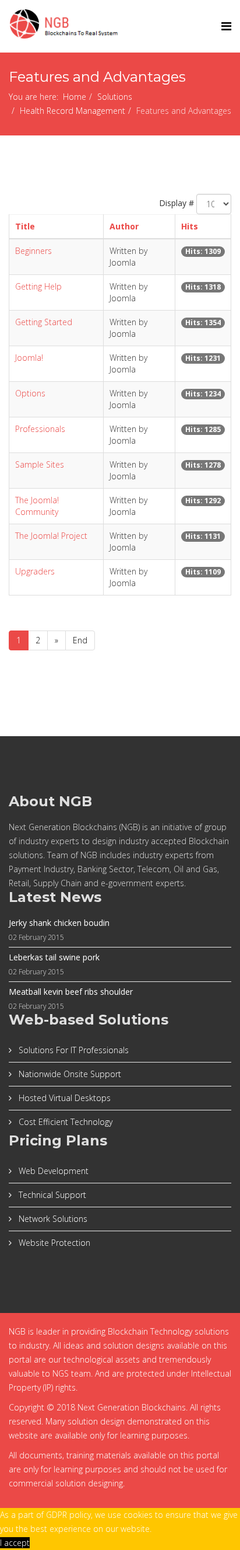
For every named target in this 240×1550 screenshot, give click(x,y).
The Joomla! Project (51, 535)
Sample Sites (39, 464)
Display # (176, 202)
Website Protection (53, 1242)
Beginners (33, 250)
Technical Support (51, 1194)
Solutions (114, 96)
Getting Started (43, 322)
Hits (189, 226)
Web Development (52, 1170)
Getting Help (38, 286)
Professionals (40, 428)
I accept (15, 1542)
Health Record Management (72, 110)
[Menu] (226, 26)
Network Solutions (51, 1218)
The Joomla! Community (37, 505)
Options (30, 393)
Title (25, 226)
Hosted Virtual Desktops (63, 1097)
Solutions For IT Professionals (72, 1050)
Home (74, 96)
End (80, 640)
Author (124, 226)
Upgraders (35, 571)
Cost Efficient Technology (64, 1121)
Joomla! (29, 357)
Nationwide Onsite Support (68, 1073)
